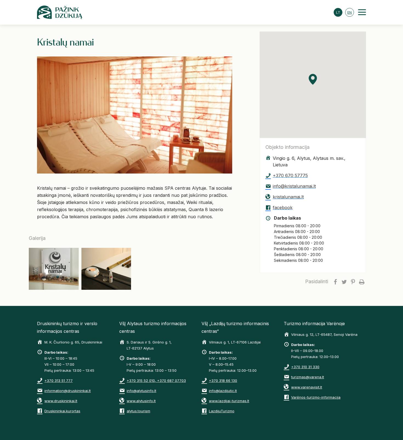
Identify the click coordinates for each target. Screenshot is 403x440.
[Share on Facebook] (335, 281)
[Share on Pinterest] (352, 281)
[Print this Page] (361, 281)
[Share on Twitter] (344, 281)
